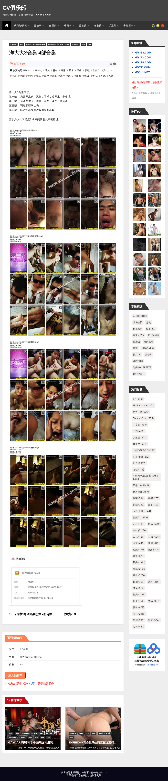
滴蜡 (22, 75)
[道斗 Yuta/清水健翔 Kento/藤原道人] (139, 214)
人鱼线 (140, 437)
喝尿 (63, 70)
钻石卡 (33, 683)
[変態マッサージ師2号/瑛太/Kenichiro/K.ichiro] (139, 184)
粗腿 (138, 549)
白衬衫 (140, 530)
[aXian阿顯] (154, 259)
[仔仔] (139, 244)
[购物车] (158, 25)
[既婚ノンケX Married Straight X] (154, 184)
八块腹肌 (137, 322)
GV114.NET (142, 72)
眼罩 (138, 543)
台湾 (17, 733)
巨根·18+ (141, 485)
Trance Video (143, 418)
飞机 (48, 737)
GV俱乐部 (14, 7)
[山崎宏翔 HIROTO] (139, 125)
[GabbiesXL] (139, 259)
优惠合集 (13, 44)
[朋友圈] (153, 25)
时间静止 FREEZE (142, 367)
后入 (47, 70)
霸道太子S (138, 335)
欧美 (84, 25)
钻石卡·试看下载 (105, 733)
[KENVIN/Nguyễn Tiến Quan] (154, 125)
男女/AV (137, 354)
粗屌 (153, 543)
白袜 (138, 536)
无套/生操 (142, 511)
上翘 (138, 431)
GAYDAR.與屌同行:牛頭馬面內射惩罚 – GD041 (37, 742)
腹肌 (38, 75)
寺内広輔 (148, 341)
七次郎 (67, 614)
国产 (54, 25)
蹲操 (78, 75)
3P (138, 398)
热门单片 (49, 733)
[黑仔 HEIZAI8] (154, 199)
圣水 (71, 70)
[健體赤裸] (154, 229)
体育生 (140, 443)
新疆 (87, 70)
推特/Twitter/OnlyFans (58, 44)
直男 (114, 25)
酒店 (86, 75)
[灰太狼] (154, 273)
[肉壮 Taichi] (139, 273)
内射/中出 (141, 456)
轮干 (138, 600)
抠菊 (138, 498)
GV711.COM (143, 67)
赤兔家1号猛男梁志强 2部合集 (33, 614)
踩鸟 (70, 75)
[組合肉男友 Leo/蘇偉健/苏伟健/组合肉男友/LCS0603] (139, 155)
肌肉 (30, 75)
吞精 (55, 70)
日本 (69, 25)
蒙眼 (54, 75)
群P (36, 737)
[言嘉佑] (139, 170)
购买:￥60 (19, 63)
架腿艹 (96, 70)
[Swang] (139, 140)
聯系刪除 (96, 775)
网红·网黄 (22, 25)
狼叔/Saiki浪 (148, 348)
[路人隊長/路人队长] (154, 244)
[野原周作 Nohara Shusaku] (139, 288)
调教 (89, 44)
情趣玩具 (141, 491)
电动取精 (12, 737)
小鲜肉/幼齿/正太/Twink (145, 477)
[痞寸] (139, 199)
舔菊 (138, 588)
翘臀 (138, 556)
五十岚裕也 (153, 335)
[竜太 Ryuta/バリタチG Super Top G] (154, 170)
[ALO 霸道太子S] (154, 214)
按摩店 (136, 341)
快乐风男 (137, 328)
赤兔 (148, 322)
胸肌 (139, 568)
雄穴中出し (139, 373)
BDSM (38, 70)
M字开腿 (141, 411)
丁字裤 (140, 424)
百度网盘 (75, 44)
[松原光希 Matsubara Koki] (154, 155)
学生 (79, 70)
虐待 (62, 75)
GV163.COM (143, 52)
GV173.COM (143, 57)
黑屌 (110, 75)
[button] (162, 25)
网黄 (83, 44)
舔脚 (46, 75)
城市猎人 (150, 328)
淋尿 (14, 75)
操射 (153, 504)
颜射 (138, 607)
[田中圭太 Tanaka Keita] (139, 229)
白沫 (154, 523)
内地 (21, 44)
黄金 (102, 75)
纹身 (153, 549)
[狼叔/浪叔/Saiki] (154, 140)
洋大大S (107, 70)
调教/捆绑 (138, 360)
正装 (138, 523)
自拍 (138, 581)
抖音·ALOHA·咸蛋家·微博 (35, 44)
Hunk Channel (143, 405)
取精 (99, 25)
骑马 (94, 75)
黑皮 (153, 620)
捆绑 (153, 498)
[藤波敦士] (154, 288)
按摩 (39, 25)
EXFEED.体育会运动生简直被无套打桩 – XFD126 (99, 742)
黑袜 (135, 348)
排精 (138, 504)
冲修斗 (148, 354)
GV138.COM (143, 62)
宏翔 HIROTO (140, 316)
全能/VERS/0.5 (144, 450)
